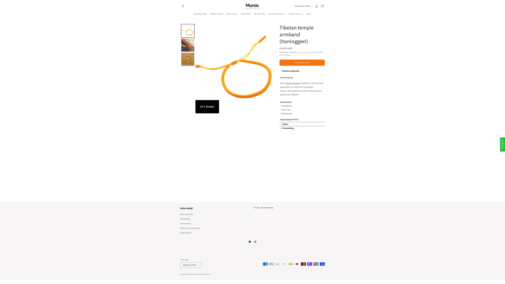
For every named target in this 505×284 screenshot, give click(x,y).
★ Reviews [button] (502, 144)
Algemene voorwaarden (190, 228)
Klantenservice (186, 214)
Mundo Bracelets (191, 274)
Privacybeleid (185, 233)
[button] (183, 6)
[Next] (270, 68)
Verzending (185, 219)
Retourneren (185, 223)
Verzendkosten (303, 52)
